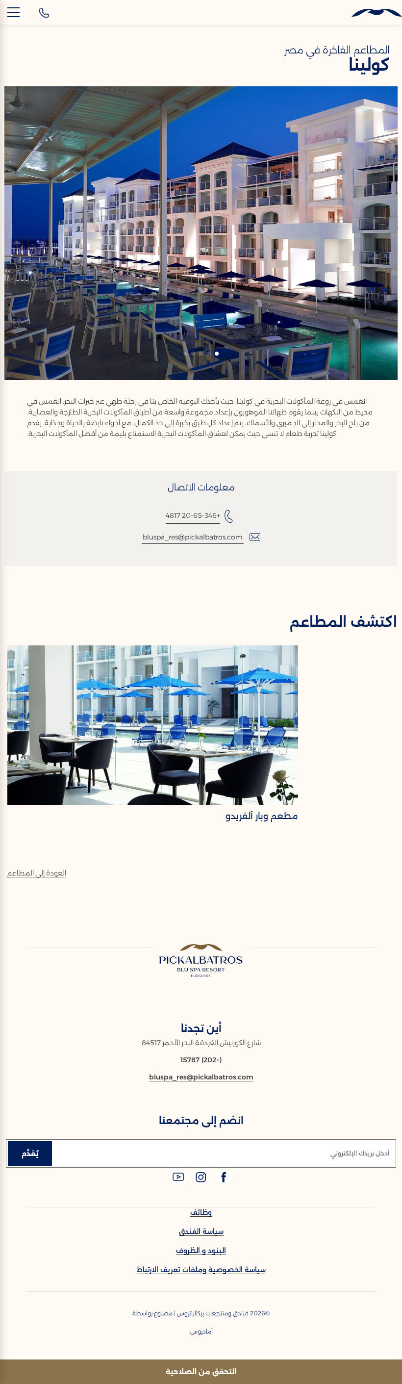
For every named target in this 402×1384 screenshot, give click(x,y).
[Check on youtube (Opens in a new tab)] (178, 1182)
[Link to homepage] (201, 961)
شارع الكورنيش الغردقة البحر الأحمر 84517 (201, 1042)
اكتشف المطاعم (343, 622)
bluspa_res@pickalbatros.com (193, 537)
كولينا (369, 65)
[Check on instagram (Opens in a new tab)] (200, 1182)
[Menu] (13, 12)
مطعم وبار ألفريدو (262, 816)
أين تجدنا (201, 1028)
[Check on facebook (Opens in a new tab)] (222, 1182)
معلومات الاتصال (201, 487)
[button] (217, 354)
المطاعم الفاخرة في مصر (337, 50)
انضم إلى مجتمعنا (201, 1121)
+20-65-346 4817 (193, 515)
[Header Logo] (370, 13)
